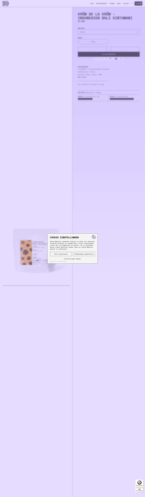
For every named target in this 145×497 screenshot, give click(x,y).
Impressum (53, 261)
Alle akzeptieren (61, 254)
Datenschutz (62, 261)
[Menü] (142, 480)
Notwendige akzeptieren (84, 254)
